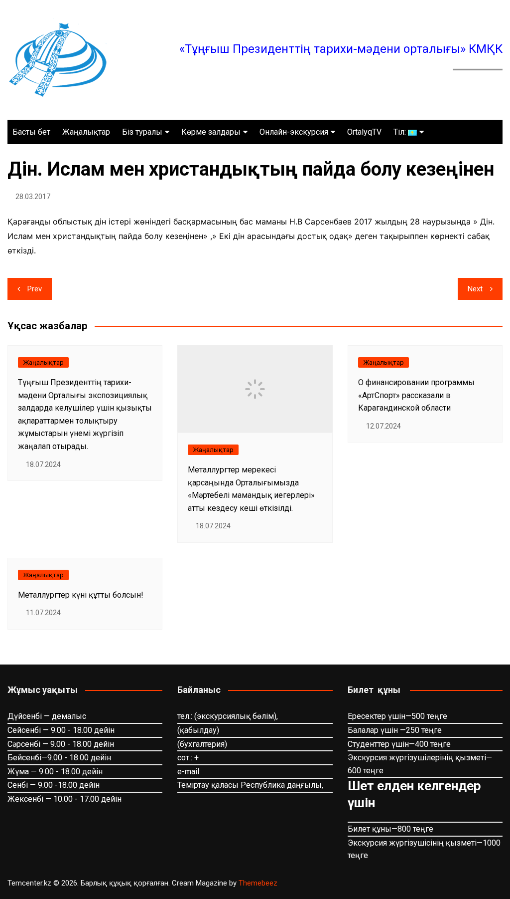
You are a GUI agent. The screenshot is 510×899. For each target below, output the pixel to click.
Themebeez (258, 883)
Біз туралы (142, 132)
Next (475, 288)
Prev (34, 288)
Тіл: (400, 132)
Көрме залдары (211, 132)
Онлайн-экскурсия (293, 132)
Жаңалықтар (86, 132)
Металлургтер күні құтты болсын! (80, 595)
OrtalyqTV (364, 132)
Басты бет (31, 132)
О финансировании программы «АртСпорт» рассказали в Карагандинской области (416, 395)
